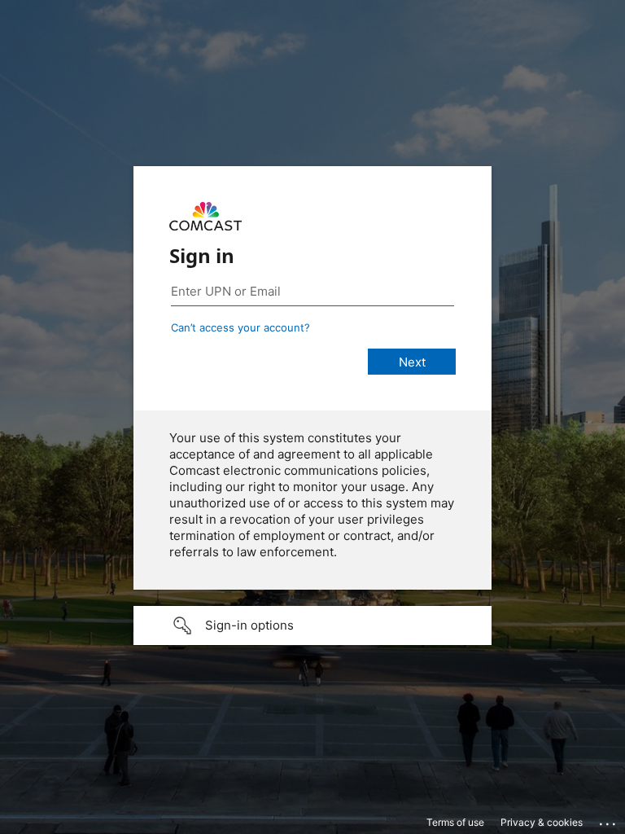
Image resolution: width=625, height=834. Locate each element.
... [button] (608, 820)
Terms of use (455, 822)
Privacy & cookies (541, 822)
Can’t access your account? (240, 327)
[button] (312, 625)
